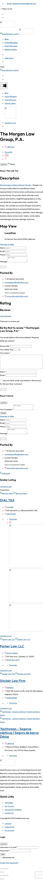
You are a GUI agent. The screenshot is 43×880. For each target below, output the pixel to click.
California (10, 147)
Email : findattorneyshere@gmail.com (21, 3)
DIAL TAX (7, 500)
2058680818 (11, 698)
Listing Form (9, 827)
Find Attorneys (11, 46)
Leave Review (5, 316)
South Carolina (12, 653)
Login (2, 854)
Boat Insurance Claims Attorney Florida (15, 185)
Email (2, 251)
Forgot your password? (9, 863)
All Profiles (9, 803)
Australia (9, 507)
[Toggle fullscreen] (5, 868)
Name (2, 248)
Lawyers (8, 823)
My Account (9, 806)
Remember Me (8, 857)
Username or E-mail (8, 847)
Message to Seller (7, 244)
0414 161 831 (11, 514)
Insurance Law (10, 123)
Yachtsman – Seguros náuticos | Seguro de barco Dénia (19, 733)
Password (4, 851)
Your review (5, 353)
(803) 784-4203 (12, 660)
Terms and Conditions (13, 809)
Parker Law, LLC (12, 646)
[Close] (4, 164)
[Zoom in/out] (7, 868)
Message (3, 261)
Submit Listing (11, 49)
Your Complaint (6, 409)
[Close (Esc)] (1, 868)
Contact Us (9, 813)
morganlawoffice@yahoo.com (16, 282)
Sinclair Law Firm (12, 681)
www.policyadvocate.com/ (17, 296)
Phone (2, 255)
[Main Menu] (4, 85)
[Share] (3, 868)
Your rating (5, 349)
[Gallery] (10, 522)
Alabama (10, 687)
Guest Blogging (11, 42)
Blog (6, 39)
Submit (3, 267)
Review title (5, 346)
